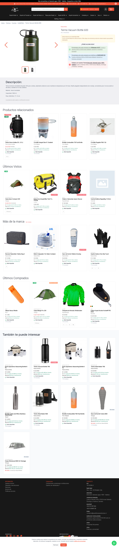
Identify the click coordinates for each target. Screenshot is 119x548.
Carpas (92, 15)
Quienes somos (9, 483)
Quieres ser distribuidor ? (53, 485)
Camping (84, 15)
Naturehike (64, 26)
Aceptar (63, 545)
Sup (99, 15)
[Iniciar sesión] (105, 9)
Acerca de (8, 489)
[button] (31, 45)
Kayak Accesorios (73, 15)
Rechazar (55, 545)
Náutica (105, 15)
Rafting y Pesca (58, 18)
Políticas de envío (10, 491)
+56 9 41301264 (72, 3)
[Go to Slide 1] (25, 69)
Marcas (97, 9)
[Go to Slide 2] (32, 69)
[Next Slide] (56, 45)
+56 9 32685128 (83, 3)
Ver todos (28, 222)
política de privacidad (79, 541)
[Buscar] (66, 9)
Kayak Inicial (12, 15)
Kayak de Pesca (37, 15)
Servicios (8, 487)
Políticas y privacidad (93, 529)
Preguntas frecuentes (93, 524)
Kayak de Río (61, 15)
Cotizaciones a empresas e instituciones (57, 483)
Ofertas (92, 9)
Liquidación (85, 9)
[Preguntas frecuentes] (116, 4)
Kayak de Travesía (25, 15)
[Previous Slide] (6, 45)
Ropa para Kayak (50, 15)
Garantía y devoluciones (12, 485)
